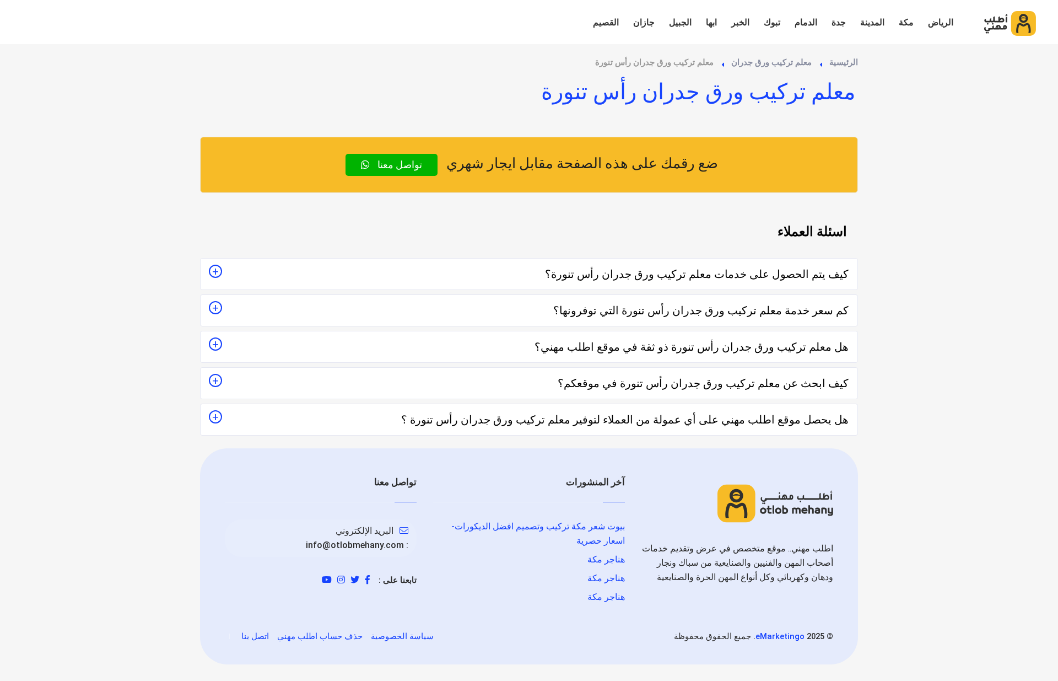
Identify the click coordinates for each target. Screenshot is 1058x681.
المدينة (872, 22)
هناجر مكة (606, 559)
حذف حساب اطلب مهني (320, 636)
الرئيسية (843, 62)
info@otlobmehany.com (355, 545)
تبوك (772, 22)
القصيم (606, 22)
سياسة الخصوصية (402, 636)
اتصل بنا (255, 636)
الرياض (940, 22)
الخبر (740, 22)
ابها (711, 22)
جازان (644, 22)
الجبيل (680, 22)
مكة (906, 22)
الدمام (806, 22)
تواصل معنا (398, 164)
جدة (839, 22)
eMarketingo (780, 636)
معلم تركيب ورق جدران (771, 62)
